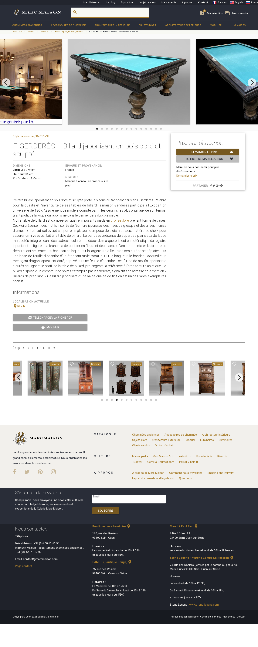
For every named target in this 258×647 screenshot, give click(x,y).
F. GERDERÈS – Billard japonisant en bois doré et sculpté (113, 31)
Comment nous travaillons (185, 473)
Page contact (23, 566)
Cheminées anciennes (27, 25)
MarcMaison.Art (163, 456)
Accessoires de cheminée (68, 25)
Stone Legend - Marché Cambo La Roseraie (202, 557)
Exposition (127, 2)
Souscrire (106, 510)
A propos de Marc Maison (148, 473)
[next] (252, 82)
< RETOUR (17, 31)
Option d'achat (164, 445)
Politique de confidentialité (185, 616)
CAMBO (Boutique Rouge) (112, 562)
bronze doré (120, 220)
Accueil (31, 31)
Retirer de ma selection (210, 159)
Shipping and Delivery (220, 473)
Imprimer (50, 327)
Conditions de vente (211, 616)
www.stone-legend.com (204, 604)
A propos (187, 2)
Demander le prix (213, 152)
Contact (203, 2)
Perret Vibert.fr (188, 462)
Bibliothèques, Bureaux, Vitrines (68, 31)
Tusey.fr (137, 462)
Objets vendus (141, 445)
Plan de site (229, 616)
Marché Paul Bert (184, 526)
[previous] (6, 82)
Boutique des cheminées (111, 526)
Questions (185, 478)
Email (96, 496)
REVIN (19, 306)
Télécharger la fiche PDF (50, 318)
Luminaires (238, 25)
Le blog (111, 2)
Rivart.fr (222, 456)
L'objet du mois (147, 2)
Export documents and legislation (153, 478)
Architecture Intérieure (112, 25)
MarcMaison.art (92, 2)
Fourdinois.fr (204, 456)
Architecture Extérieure (183, 25)
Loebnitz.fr (185, 456)
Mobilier (216, 25)
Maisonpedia (168, 2)
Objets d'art (147, 25)
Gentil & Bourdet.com (160, 462)
